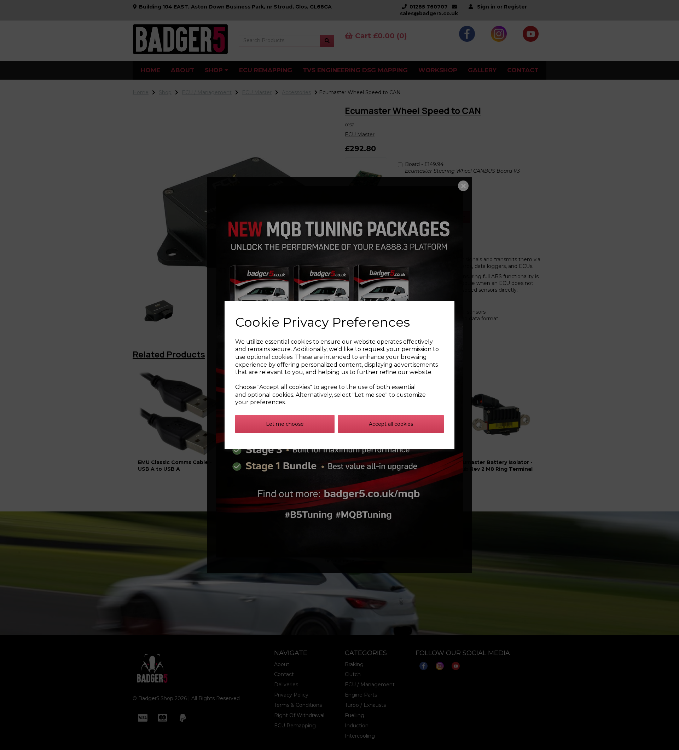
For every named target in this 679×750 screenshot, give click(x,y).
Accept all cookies (391, 424)
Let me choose (285, 424)
